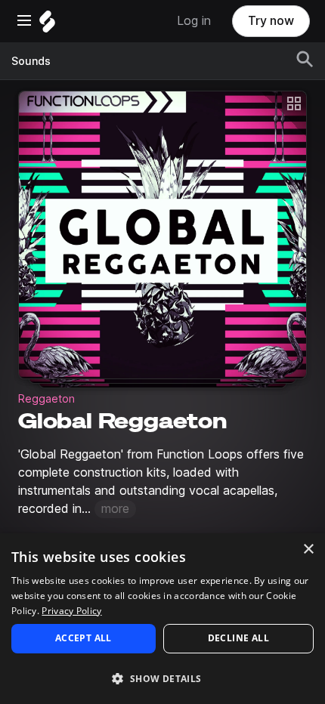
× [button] (308, 549)
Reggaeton (46, 399)
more (115, 509)
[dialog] (162, 618)
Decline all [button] (238, 637)
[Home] (47, 25)
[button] (162, 678)
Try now (271, 21)
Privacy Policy (71, 610)
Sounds (31, 61)
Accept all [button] (83, 637)
